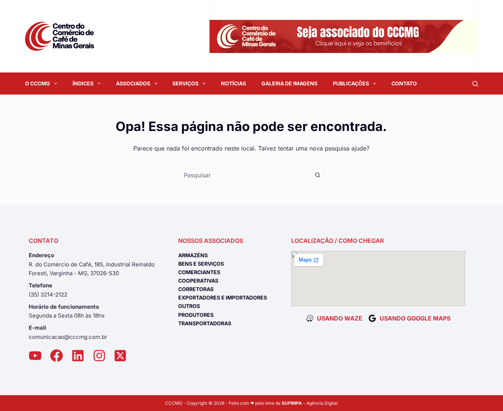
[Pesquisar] (475, 83)
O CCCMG (37, 83)
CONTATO (404, 83)
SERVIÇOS (185, 83)
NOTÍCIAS (233, 83)
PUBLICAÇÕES (351, 83)
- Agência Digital (310, 403)
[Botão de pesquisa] (318, 175)
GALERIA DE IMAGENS (289, 83)
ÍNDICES (83, 83)
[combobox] (244, 175)
